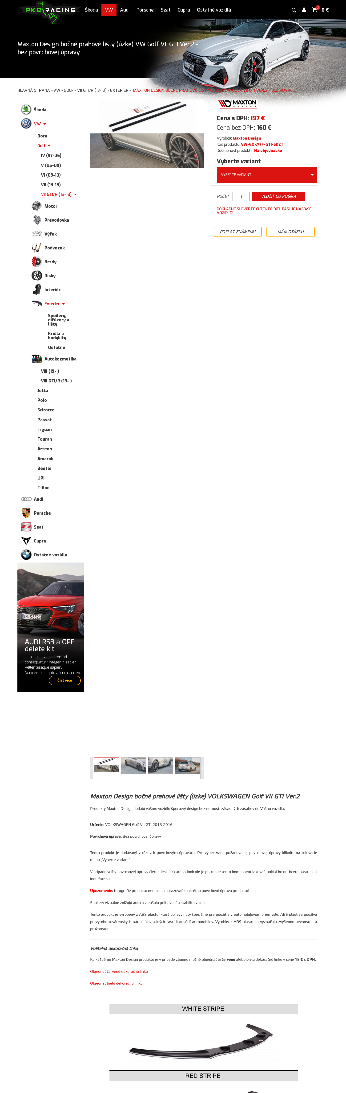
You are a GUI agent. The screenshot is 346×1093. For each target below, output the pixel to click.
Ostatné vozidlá (214, 10)
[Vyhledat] (294, 10)
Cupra (184, 10)
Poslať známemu (237, 232)
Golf (70, 90)
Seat (166, 10)
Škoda (91, 10)
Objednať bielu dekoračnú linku (116, 983)
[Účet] (304, 10)
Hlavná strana (35, 90)
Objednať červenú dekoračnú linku (119, 971)
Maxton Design (247, 138)
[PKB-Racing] (49, 12)
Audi (124, 10)
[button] (202, 768)
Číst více (64, 680)
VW (109, 10)
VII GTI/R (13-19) (93, 90)
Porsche (145, 10)
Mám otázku (291, 232)
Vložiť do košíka (278, 196)
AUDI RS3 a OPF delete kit (50, 645)
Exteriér (121, 90)
